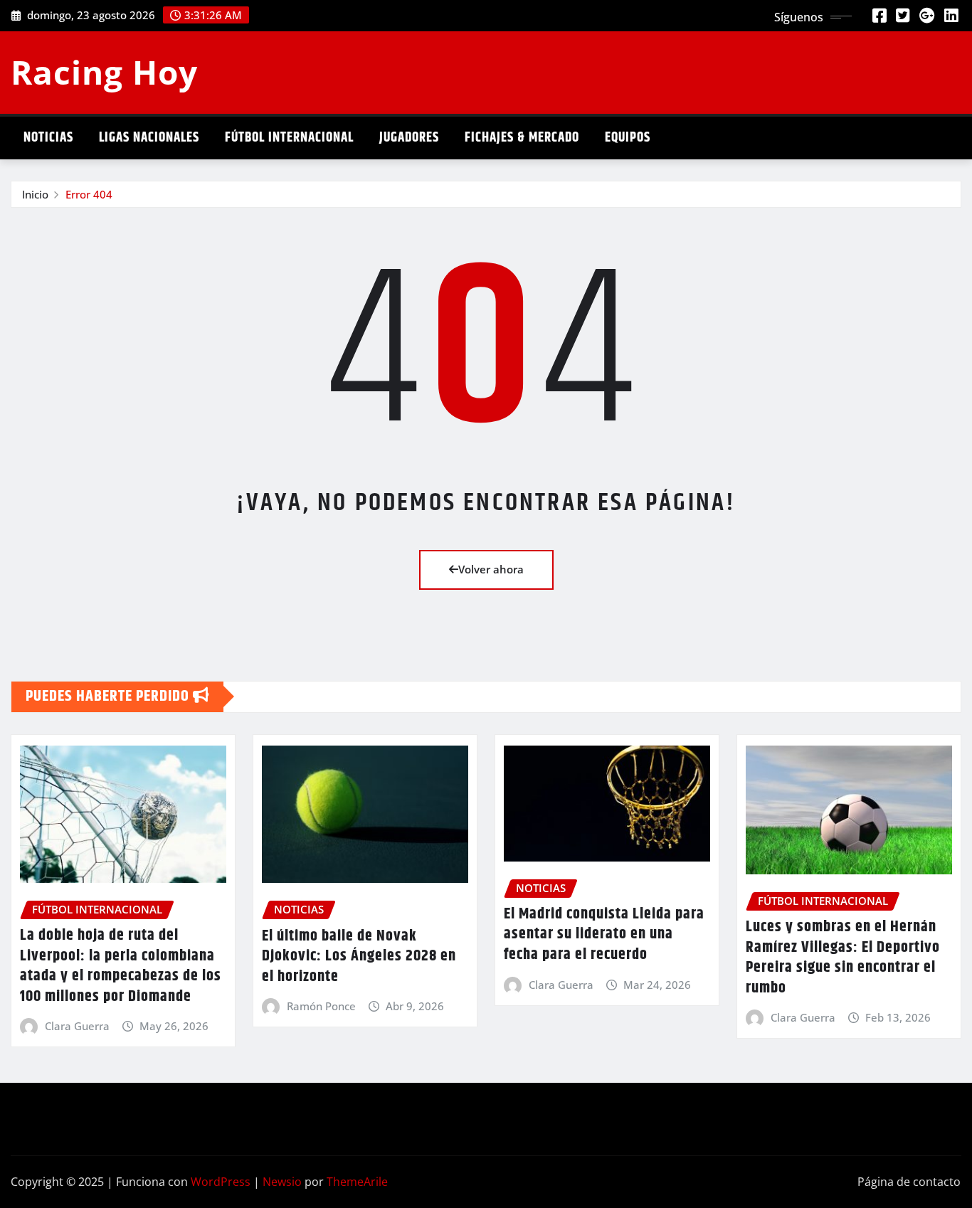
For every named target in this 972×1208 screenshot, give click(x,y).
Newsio (282, 1182)
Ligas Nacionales (149, 137)
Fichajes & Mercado (522, 137)
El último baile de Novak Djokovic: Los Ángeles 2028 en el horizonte (359, 956)
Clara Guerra (77, 1026)
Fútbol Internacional (289, 137)
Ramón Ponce (321, 1006)
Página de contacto (909, 1182)
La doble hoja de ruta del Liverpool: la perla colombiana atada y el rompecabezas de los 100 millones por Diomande (120, 966)
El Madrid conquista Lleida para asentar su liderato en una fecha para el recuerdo (604, 934)
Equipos (627, 137)
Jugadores (409, 137)
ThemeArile (357, 1182)
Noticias (48, 137)
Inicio (35, 194)
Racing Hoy (104, 72)
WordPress (220, 1182)
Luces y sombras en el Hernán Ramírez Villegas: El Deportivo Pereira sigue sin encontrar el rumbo (843, 957)
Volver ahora (491, 569)
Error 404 (88, 194)
